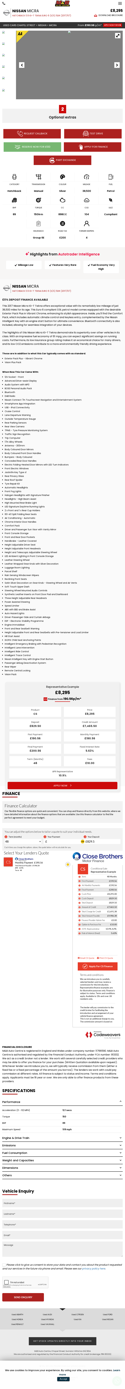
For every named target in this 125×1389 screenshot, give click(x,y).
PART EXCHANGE (66, 160)
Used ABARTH (17, 1314)
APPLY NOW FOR (112, 25)
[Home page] (62, 3)
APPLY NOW (61, 785)
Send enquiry (23, 1297)
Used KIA (77, 1319)
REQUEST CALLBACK (35, 133)
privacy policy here (93, 1268)
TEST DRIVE (96, 133)
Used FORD (107, 1314)
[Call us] (4, 4)
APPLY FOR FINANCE (96, 147)
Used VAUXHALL (47, 1324)
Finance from (62, 699)
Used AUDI (47, 1314)
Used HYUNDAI (47, 1319)
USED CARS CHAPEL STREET (19, 25)
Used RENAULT (17, 1324)
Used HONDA (17, 1319)
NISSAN (42, 25)
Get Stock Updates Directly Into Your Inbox (62, 1341)
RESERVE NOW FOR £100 (35, 147)
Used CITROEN (77, 1314)
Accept (63, 1379)
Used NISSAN (107, 1319)
